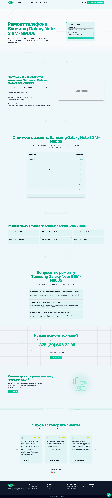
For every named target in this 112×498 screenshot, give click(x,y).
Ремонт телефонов (19, 6)
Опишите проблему (72, 32)
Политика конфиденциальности (75, 486)
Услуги (19, 2)
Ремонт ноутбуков (32, 486)
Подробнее (12, 391)
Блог (41, 2)
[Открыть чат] (109, 495)
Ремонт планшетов (32, 490)
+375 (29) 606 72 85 (56, 345)
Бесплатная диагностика (96, 2)
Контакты (46, 2)
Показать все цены (55, 195)
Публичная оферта (72, 488)
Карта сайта (50, 490)
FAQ (36, 2)
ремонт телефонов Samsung (35, 103)
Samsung (27, 6)
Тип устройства (71, 27)
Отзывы (31, 2)
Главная (11, 6)
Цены (26, 2)
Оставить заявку (55, 357)
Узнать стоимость (81, 37)
